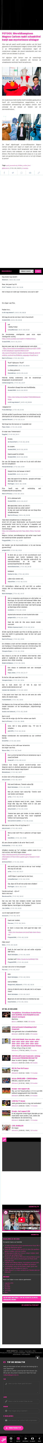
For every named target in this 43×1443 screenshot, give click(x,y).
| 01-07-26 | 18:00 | (27, 1083)
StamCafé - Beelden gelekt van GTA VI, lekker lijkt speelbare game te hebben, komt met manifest (22, 1250)
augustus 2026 (9, 1283)
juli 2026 (7, 1285)
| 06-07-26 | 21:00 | (27, 1063)
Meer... (7, 1292)
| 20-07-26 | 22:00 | (27, 1034)
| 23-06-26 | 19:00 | (27, 1130)
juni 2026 (7, 1287)
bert (29, 165)
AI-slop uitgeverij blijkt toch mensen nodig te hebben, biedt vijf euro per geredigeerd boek (22, 1254)
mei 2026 (7, 1289)
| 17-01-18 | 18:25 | (18, 168)
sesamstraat (13, 165)
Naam (5, 1406)
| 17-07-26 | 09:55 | (27, 1050)
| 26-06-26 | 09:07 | (27, 1120)
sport (7, 165)
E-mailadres (8, 1416)
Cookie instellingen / (20, 1352)
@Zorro (14, 1022)
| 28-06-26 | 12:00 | (27, 1106)
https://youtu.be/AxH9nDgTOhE (27, 959)
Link (5, 1397)
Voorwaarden (26, 1354)
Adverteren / (17, 1354)
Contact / (22, 1351)
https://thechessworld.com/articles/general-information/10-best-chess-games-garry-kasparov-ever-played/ (21, 857)
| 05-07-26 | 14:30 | (27, 1073)
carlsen (25, 165)
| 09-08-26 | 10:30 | (25, 1022)
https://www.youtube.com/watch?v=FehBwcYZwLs (19, 339)
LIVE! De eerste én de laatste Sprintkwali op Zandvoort (20, 1264)
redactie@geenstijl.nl (10, 1375)
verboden (37, 1103)
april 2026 (8, 1290)
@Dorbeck (15, 1034)
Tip (4, 1379)
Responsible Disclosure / (35, 1352)
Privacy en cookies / (7, 1352)
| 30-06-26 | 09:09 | (27, 1095)
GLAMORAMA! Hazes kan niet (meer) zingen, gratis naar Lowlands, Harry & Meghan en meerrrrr (21, 1267)
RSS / (34, 1351)
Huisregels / (29, 1351)
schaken (20, 165)
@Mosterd (5, 168)
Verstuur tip (15, 1428)
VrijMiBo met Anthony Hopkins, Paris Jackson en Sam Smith (22, 1262)
